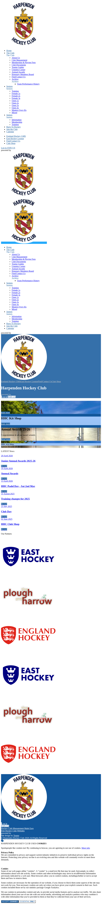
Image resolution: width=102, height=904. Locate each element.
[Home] (24, 46)
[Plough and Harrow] (28, 615)
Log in (4, 148)
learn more (5, 413)
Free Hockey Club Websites (13, 831)
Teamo (16, 835)
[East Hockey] (28, 575)
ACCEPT (10, 902)
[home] (24, 243)
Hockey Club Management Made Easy (17, 828)
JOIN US (11, 148)
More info (86, 848)
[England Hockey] (28, 654)
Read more (5, 439)
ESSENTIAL (27, 902)
